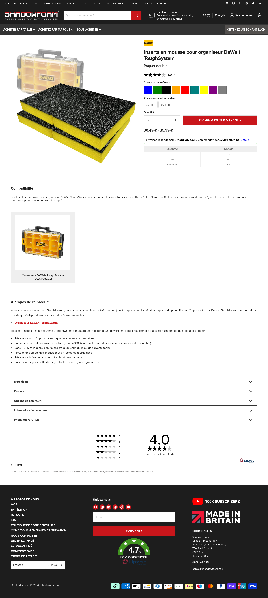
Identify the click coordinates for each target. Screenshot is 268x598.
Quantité (149, 112)
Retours (17, 515)
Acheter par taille (20, 29)
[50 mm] (165, 108)
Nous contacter (24, 536)
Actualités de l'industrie (108, 3)
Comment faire (52, 3)
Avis (14, 504)
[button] (134, 552)
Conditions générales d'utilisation (38, 530)
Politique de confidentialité (33, 525)
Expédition (19, 510)
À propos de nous (16, 3)
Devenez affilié (22, 541)
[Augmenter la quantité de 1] (175, 120)
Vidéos (71, 3)
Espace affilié (21, 546)
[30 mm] (151, 108)
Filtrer (18, 465)
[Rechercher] (136, 15)
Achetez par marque (56, 29)
